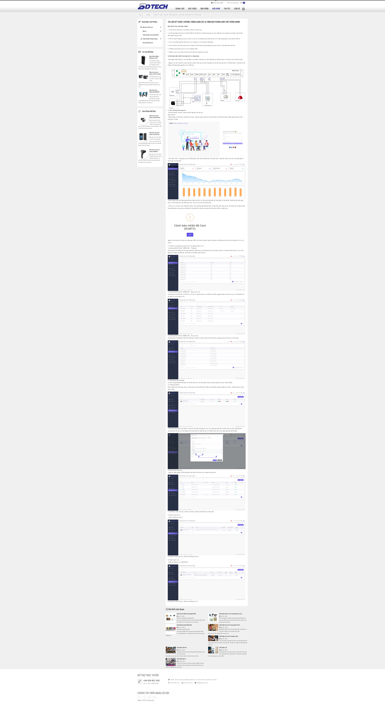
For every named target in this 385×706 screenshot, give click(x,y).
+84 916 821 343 (151, 680)
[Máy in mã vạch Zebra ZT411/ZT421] (143, 120)
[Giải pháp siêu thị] (171, 650)
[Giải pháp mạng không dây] (171, 629)
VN (244, 2)
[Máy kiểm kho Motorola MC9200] (143, 94)
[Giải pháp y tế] (213, 650)
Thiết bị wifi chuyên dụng (149, 39)
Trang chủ (140, 14)
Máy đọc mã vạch (147, 27)
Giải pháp (148, 14)
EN (241, 2)
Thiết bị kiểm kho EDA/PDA (150, 35)
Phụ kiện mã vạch (147, 43)
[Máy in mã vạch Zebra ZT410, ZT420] (143, 76)
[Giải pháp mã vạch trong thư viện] (213, 638)
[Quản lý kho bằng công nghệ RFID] (171, 617)
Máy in (144, 31)
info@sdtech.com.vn (202, 683)
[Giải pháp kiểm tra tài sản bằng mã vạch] (213, 617)
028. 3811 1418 (175, 683)
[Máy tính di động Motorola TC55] (143, 60)
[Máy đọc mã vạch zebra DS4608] (143, 154)
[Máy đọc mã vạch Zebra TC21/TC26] (143, 137)
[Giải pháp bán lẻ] (171, 662)
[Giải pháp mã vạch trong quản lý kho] (213, 627)
